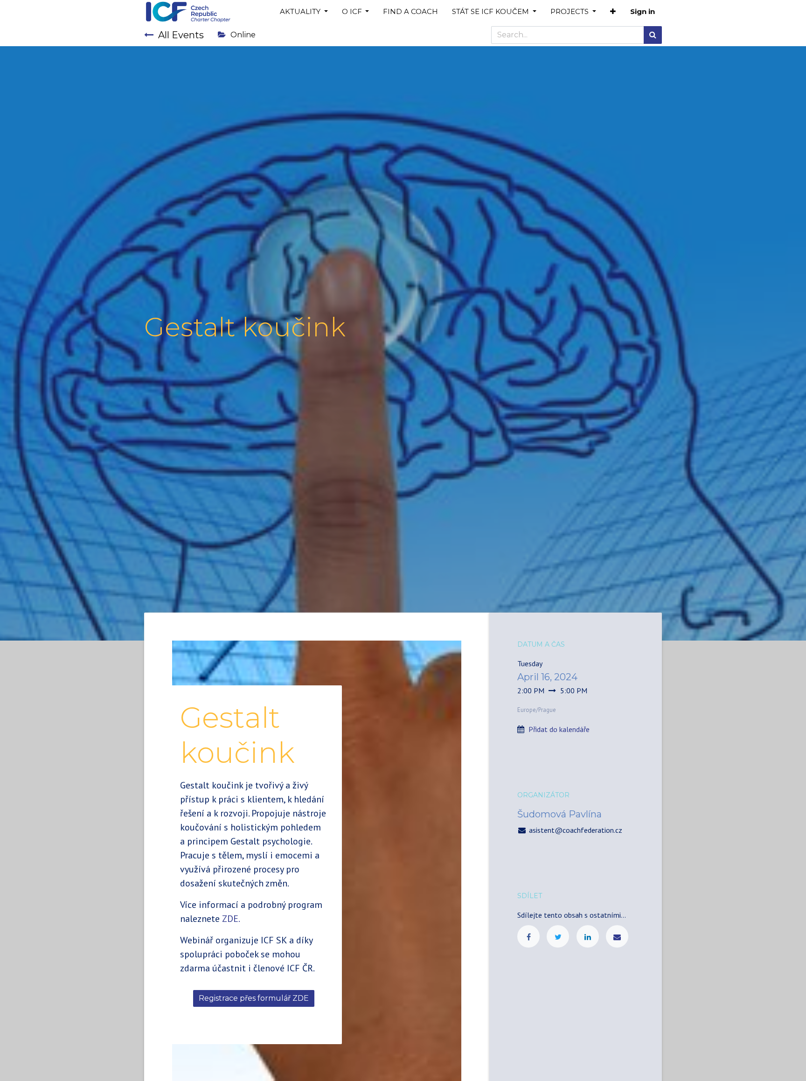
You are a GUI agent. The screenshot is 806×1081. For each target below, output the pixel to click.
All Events (181, 35)
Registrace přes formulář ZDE (254, 998)
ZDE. (231, 919)
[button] (613, 12)
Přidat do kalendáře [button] (559, 729)
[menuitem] (410, 12)
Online (243, 34)
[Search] (653, 35)
